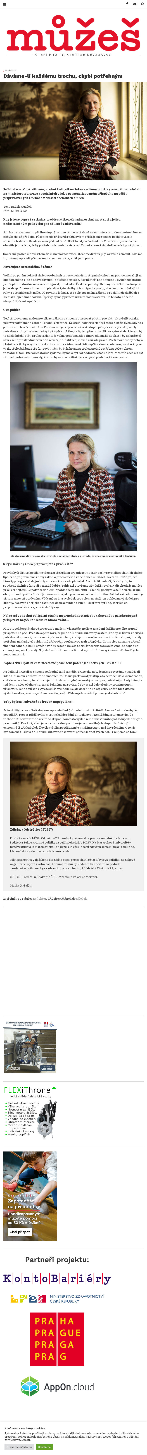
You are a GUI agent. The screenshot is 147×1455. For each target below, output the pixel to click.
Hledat (141, 4)
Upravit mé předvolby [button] (19, 1447)
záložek (81, 898)
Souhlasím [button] (44, 1447)
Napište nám (133, 4)
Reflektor (10, 70)
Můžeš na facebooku (125, 4)
